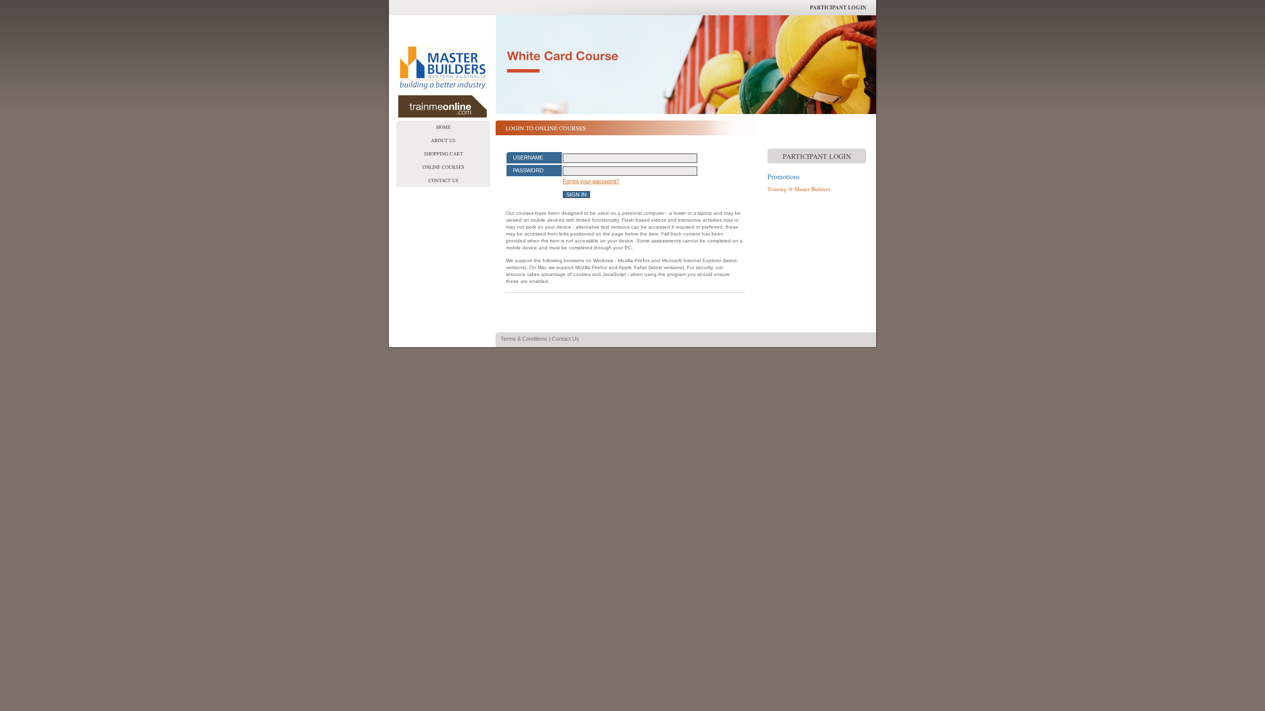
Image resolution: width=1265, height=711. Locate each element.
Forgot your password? (591, 181)
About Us (443, 140)
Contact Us (443, 180)
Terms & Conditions (524, 339)
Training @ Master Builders (798, 189)
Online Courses (443, 166)
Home (443, 126)
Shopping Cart (443, 153)
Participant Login (838, 7)
